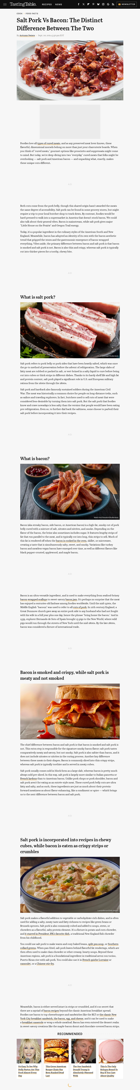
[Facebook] (78, 5)
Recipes (47, 4)
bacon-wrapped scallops (33, 599)
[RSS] (113, 5)
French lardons (28, 778)
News (58, 4)
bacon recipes (51, 1010)
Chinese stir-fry (45, 963)
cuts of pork (80, 607)
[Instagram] (103, 5)
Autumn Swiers (27, 35)
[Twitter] (83, 5)
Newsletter (128, 4)
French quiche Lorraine (95, 959)
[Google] (108, 5)
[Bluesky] (98, 5)
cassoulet (25, 963)
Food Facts (32, 13)
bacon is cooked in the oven (71, 540)
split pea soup (96, 944)
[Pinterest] (93, 5)
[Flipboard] (88, 5)
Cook (20, 13)
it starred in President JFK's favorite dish (47, 933)
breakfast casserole (32, 1022)
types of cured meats (48, 143)
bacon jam (71, 599)
